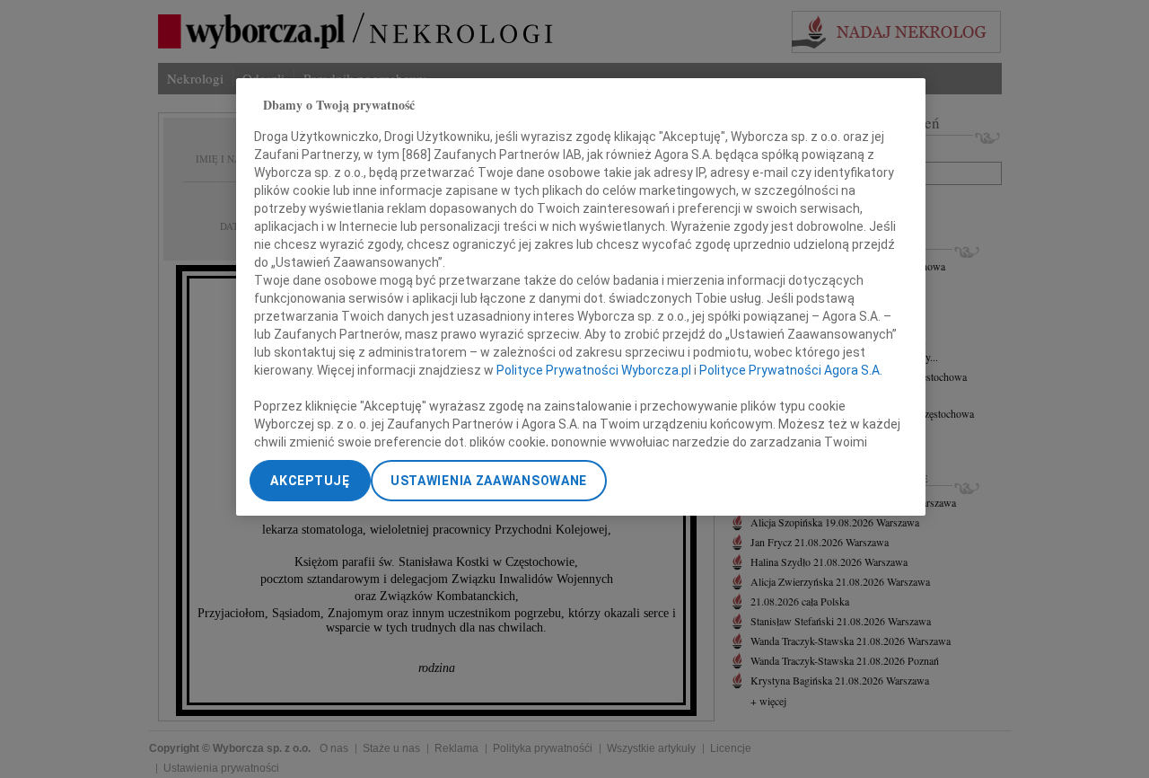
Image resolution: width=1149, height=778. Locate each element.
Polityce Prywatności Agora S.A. (790, 369)
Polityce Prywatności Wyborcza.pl (593, 369)
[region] (580, 297)
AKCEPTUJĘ (309, 480)
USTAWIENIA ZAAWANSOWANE (488, 480)
